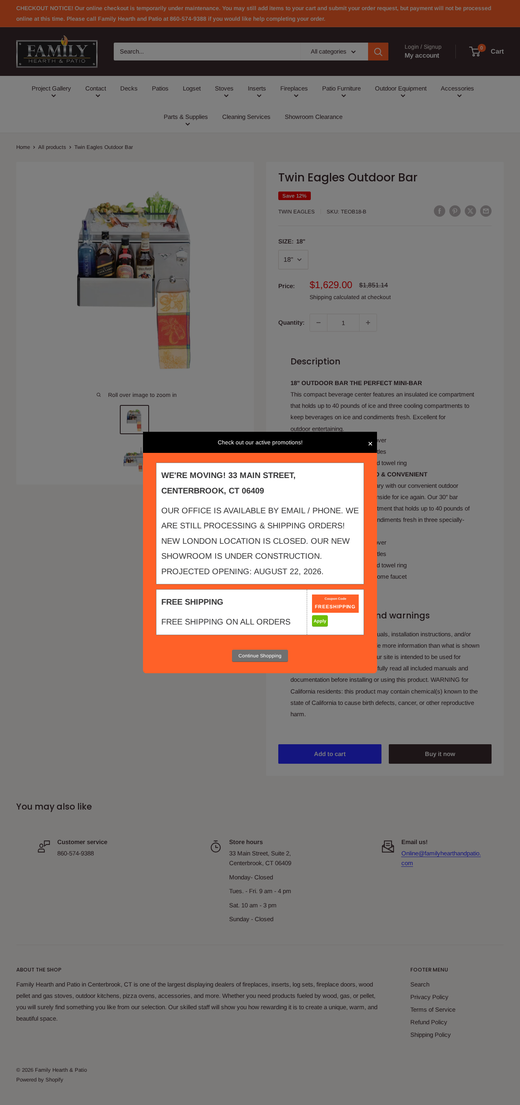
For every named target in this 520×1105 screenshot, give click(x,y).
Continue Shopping (260, 656)
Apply (320, 620)
